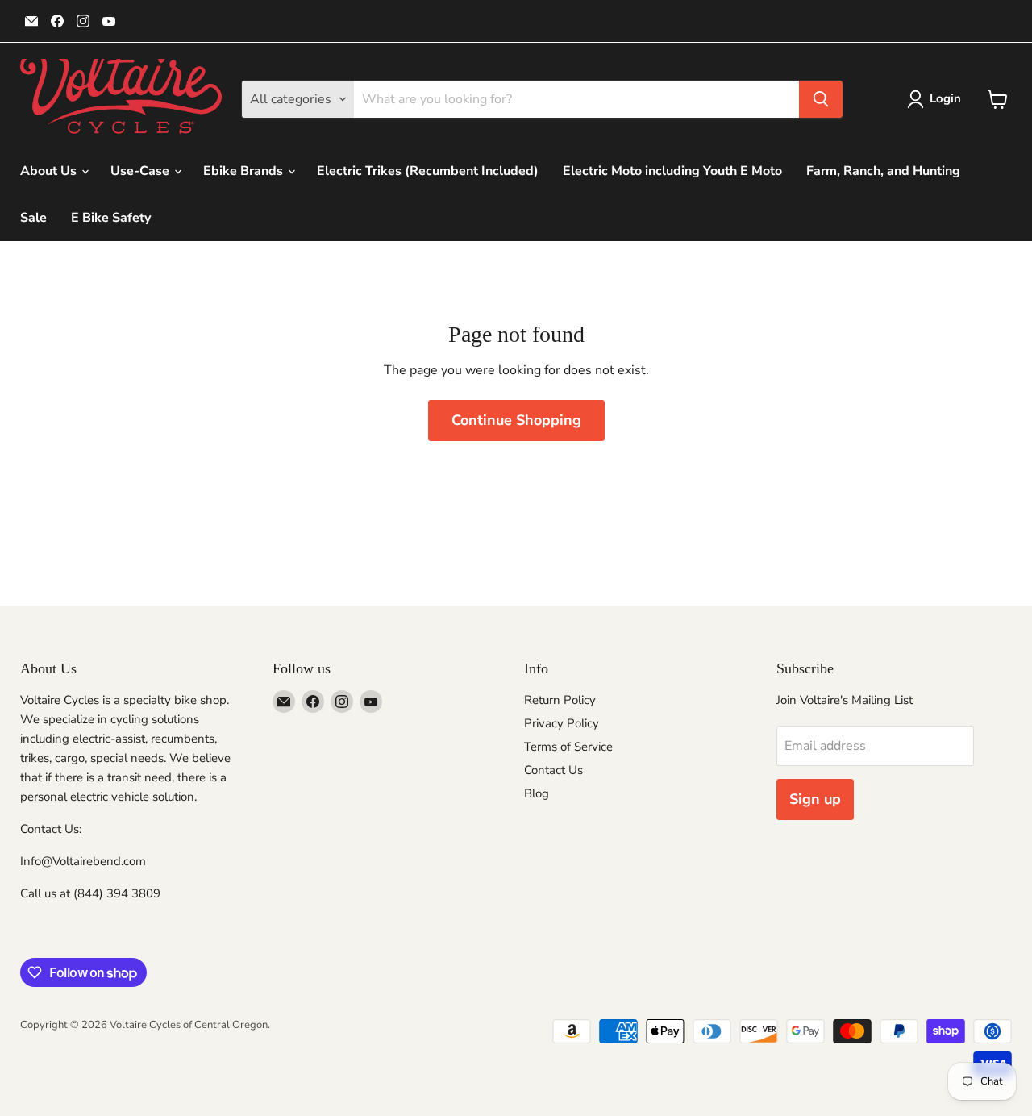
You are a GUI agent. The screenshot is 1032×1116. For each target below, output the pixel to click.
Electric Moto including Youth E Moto (672, 171)
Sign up (815, 799)
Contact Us (553, 770)
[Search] (821, 99)
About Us (50, 171)
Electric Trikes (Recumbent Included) (428, 171)
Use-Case (141, 171)
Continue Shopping (516, 420)
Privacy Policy (561, 723)
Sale (33, 218)
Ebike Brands (244, 171)
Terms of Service (568, 747)
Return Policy (560, 700)
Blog (536, 793)
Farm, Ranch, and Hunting (883, 171)
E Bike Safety (111, 218)
